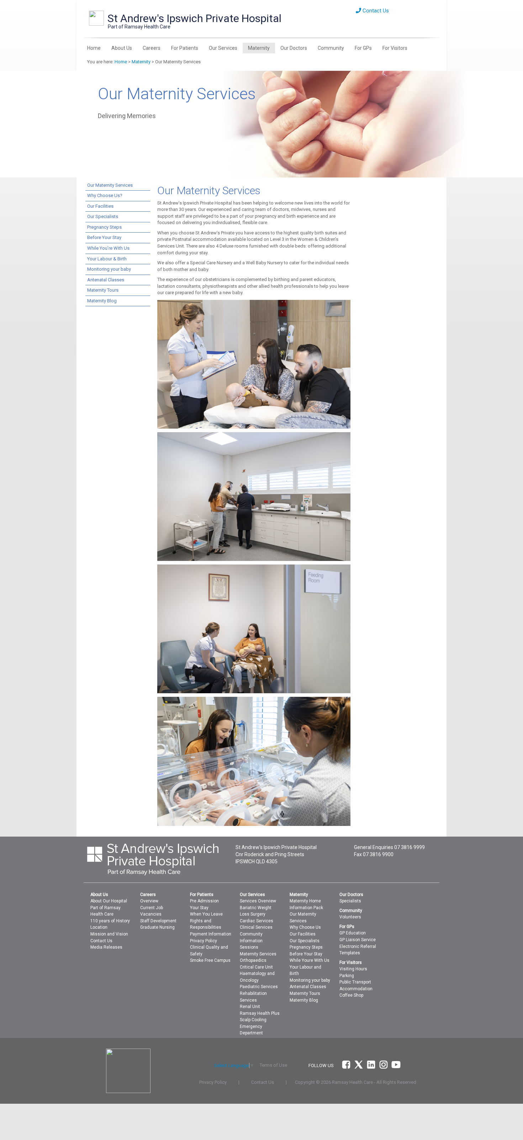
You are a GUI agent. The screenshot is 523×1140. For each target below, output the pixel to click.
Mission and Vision (109, 934)
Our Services (223, 48)
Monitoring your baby (109, 269)
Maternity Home (305, 900)
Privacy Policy (203, 940)
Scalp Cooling (253, 1019)
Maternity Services (258, 953)
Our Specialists (102, 216)
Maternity (259, 48)
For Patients (184, 48)
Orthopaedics (253, 960)
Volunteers (350, 916)
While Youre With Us (309, 960)
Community (331, 48)
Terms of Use (273, 1065)
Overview (149, 900)
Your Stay (199, 907)
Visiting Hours (353, 968)
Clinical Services (256, 927)
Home (94, 48)
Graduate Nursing (157, 927)
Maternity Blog (102, 300)
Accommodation (356, 988)
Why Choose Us (305, 927)
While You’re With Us (108, 248)
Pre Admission (204, 900)
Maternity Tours (102, 290)
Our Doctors (293, 48)
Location (98, 927)
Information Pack (306, 907)
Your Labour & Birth (107, 258)
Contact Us (375, 10)
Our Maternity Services (110, 185)
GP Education (352, 932)
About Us (121, 48)
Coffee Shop (351, 995)
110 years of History (110, 920)
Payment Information (210, 934)
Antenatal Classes (105, 279)
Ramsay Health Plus (260, 1013)
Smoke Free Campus (210, 960)
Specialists (350, 900)
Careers (151, 48)
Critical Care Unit (256, 967)
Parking (346, 975)
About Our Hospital (108, 900)
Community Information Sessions (251, 941)
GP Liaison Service (357, 939)
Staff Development (158, 920)
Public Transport (355, 982)
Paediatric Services (259, 986)
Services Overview (258, 900)
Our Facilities (100, 206)
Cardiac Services (256, 920)
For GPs (363, 48)
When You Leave (206, 914)
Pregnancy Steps (104, 227)
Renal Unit (250, 1006)
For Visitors (394, 48)
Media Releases (106, 947)
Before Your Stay (104, 237)
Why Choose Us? (104, 195)
